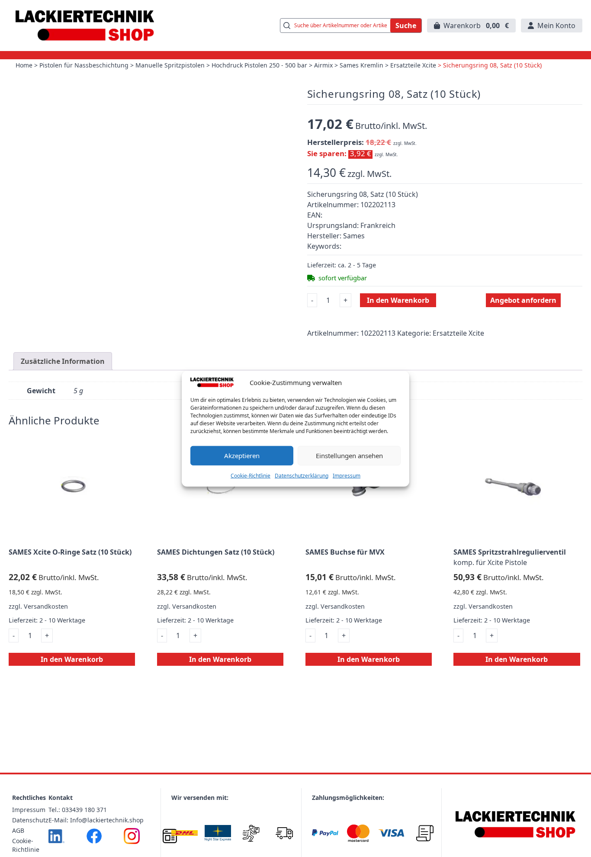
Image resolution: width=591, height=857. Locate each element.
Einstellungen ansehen (349, 455)
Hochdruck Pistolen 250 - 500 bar (259, 65)
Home (24, 65)
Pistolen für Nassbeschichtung (83, 65)
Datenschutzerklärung (301, 475)
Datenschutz (30, 820)
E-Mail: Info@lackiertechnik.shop (96, 820)
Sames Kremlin (361, 65)
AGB (18, 830)
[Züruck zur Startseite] (85, 25)
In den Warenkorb (398, 300)
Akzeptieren (242, 455)
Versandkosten (46, 606)
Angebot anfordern (523, 300)
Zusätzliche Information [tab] (63, 361)
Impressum (346, 475)
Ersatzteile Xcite (413, 65)
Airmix (323, 65)
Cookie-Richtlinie (250, 475)
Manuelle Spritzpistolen (170, 65)
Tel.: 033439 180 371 (77, 810)
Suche (405, 25)
